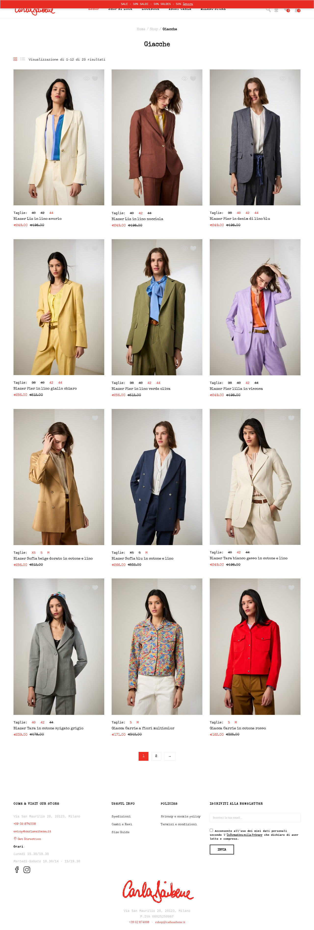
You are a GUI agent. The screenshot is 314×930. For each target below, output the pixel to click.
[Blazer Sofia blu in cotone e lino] (157, 476)
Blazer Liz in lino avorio (37, 219)
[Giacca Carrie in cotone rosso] (255, 646)
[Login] (276, 9)
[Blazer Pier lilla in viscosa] (255, 307)
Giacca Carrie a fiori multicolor (143, 728)
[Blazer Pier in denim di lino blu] (255, 137)
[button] (297, 9)
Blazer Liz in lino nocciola (137, 219)
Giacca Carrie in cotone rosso (238, 728)
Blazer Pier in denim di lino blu (240, 219)
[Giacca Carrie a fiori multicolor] (157, 646)
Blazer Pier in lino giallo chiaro (45, 389)
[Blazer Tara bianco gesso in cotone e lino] (255, 476)
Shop (154, 29)
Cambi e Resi (122, 824)
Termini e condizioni (179, 824)
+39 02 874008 (24, 824)
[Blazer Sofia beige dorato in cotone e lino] (58, 476)
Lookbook (150, 9)
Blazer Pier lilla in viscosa (236, 389)
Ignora (188, 4)
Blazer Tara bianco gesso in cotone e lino (249, 558)
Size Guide (121, 832)
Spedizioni (121, 816)
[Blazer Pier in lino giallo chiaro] (58, 307)
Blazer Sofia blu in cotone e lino (142, 559)
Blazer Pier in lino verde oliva (141, 389)
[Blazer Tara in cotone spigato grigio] (58, 646)
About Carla (180, 9)
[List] (23, 60)
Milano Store (213, 9)
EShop (93, 9)
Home (141, 29)
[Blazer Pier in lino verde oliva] (157, 307)
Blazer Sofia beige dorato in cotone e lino (53, 559)
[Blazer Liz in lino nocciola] (157, 137)
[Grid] (15, 60)
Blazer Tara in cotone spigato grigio (48, 728)
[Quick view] (86, 79)
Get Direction (29, 839)
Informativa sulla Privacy (244, 835)
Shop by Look (120, 9)
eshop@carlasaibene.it (32, 831)
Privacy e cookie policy (181, 816)
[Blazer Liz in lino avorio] (58, 137)
